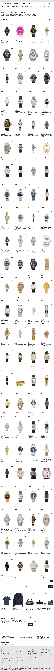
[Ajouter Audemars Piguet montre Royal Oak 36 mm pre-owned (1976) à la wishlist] (25, 211)
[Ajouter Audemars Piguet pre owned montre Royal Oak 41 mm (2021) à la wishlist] (12, 258)
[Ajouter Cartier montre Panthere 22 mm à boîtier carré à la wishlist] (51, 374)
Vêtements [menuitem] (13, 6)
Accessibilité (22, 666)
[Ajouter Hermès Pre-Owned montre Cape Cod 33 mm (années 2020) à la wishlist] (38, 467)
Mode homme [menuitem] (9, 3)
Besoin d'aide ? (40, 636)
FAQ (20, 636)
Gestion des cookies (44, 666)
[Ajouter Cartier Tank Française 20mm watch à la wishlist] (51, 304)
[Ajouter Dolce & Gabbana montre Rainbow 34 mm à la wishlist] (25, 48)
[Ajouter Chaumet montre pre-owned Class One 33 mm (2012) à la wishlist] (25, 141)
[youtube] (49, 660)
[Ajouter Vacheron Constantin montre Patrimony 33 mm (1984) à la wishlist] (38, 281)
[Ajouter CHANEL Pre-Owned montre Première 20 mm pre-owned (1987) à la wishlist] (12, 374)
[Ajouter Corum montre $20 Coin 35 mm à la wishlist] (51, 281)
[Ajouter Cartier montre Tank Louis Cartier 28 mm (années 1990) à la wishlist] (51, 165)
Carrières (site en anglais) (18, 654)
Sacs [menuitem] (22, 6)
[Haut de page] (51, 581)
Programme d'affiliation (32, 649)
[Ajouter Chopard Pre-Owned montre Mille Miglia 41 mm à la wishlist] (25, 467)
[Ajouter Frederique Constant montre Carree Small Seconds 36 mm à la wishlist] (25, 350)
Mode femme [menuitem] (3, 3)
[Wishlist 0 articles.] (49, 3)
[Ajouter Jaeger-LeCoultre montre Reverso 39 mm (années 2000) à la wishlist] (12, 304)
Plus (35, 15)
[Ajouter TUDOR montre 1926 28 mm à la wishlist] (25, 420)
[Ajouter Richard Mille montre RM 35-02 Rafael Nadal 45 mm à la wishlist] (12, 48)
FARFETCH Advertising (18, 660)
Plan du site (16, 662)
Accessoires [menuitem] (27, 6)
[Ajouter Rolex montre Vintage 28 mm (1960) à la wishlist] (51, 536)
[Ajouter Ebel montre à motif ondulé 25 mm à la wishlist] (12, 536)
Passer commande (6, 636)
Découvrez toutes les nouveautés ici (29, 0)
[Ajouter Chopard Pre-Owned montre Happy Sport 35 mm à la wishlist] (51, 467)
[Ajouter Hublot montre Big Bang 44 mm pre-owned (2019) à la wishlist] (38, 72)
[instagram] (42, 660)
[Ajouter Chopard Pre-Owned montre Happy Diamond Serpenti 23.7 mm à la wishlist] (25, 374)
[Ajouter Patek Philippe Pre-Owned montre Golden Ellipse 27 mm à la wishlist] (12, 467)
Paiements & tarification (5, 656)
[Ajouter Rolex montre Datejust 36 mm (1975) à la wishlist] (38, 95)
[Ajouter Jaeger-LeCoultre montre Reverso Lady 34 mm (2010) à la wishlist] (25, 95)
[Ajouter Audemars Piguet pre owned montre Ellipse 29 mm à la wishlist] (25, 234)
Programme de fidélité (31, 651)
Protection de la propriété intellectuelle (33, 666)
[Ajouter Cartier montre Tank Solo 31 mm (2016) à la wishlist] (51, 48)
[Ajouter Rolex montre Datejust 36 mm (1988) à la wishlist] (25, 397)
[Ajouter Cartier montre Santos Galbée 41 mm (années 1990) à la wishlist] (12, 141)
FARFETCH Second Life (45, 652)
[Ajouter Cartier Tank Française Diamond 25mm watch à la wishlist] (25, 304)
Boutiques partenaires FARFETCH (18, 652)
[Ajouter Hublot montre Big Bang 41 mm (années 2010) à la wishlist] (25, 559)
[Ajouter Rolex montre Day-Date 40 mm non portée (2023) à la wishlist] (38, 165)
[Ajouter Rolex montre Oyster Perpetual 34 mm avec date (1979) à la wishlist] (51, 350)
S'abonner (30, 624)
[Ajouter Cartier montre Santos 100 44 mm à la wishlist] (51, 234)
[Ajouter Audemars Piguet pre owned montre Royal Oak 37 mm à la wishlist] (51, 211)
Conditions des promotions (6, 660)
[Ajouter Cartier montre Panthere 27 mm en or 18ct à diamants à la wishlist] (12, 443)
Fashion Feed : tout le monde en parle (46, 655)
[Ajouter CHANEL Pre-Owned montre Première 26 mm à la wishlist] (38, 513)
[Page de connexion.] (47, 3)
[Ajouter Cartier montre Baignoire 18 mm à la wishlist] (38, 211)
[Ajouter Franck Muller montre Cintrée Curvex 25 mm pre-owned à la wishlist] (38, 118)
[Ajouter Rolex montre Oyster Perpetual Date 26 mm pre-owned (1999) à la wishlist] (38, 304)
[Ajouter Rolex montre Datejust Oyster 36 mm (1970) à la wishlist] (25, 513)
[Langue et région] (44, 3)
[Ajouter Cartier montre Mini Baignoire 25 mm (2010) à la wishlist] (51, 188)
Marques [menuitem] (8, 6)
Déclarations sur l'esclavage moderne (19, 658)
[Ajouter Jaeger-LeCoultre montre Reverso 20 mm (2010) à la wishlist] (38, 420)
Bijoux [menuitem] (31, 6)
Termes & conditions (15, 666)
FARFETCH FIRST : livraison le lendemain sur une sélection (46, 650)
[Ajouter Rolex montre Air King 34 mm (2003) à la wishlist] (12, 188)
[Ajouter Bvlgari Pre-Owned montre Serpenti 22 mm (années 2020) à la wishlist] (51, 95)
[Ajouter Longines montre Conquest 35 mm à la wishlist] (38, 48)
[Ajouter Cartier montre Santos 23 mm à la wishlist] (51, 513)
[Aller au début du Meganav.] (36, 6)
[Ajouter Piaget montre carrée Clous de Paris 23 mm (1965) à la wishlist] (51, 258)
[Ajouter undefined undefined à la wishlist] (11, 594)
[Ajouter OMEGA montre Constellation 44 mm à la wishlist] (12, 95)
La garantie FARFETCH (5, 662)
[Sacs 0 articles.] (51, 3)
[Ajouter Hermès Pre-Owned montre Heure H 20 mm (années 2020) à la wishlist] (25, 165)
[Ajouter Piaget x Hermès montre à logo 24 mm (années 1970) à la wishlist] (51, 559)
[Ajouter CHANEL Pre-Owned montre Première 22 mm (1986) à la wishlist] (12, 72)
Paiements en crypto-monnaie (6, 658)
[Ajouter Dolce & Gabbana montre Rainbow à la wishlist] (25, 118)
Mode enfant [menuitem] (16, 3)
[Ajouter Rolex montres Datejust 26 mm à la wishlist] (12, 211)
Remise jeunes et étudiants (32, 657)
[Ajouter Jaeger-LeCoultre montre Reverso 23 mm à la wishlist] (51, 420)
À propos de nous (17, 649)
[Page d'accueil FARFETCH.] (27, 3)
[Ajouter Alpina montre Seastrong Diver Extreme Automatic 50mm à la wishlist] (12, 24)
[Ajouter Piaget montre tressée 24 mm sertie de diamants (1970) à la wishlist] (38, 327)
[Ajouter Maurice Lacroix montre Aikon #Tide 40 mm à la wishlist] (25, 24)
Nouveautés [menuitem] (3, 6)
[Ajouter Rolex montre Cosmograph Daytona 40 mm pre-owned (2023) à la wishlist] (38, 397)
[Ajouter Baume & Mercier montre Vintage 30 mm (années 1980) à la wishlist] (51, 397)
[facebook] (47, 660)
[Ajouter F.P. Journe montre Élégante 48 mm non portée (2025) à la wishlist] (51, 72)
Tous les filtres (5, 19)
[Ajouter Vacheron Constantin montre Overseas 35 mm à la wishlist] (25, 188)
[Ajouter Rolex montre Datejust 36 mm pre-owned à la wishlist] (12, 281)
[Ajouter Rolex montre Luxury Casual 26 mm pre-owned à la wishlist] (51, 24)
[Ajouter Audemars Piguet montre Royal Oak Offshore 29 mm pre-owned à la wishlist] (38, 141)
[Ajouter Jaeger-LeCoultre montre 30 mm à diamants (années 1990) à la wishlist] (12, 165)
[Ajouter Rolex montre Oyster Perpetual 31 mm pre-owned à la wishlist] (12, 420)
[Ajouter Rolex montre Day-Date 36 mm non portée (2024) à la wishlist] (25, 536)
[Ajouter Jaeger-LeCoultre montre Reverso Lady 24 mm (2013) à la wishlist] (25, 490)
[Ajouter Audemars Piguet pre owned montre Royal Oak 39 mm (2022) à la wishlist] (25, 72)
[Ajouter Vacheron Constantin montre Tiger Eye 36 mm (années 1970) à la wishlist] (12, 490)
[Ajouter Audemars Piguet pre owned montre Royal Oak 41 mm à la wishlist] (51, 141)
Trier (49, 19)
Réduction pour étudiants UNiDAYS (32, 654)
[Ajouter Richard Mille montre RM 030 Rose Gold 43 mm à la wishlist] (12, 118)
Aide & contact (4, 649)
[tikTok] (44, 660)
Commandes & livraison (5, 653)
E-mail (29, 619)
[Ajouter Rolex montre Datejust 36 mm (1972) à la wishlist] (38, 559)
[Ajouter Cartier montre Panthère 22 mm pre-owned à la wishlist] (25, 327)
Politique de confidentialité (46, 627)
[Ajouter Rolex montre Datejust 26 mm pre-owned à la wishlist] (38, 536)
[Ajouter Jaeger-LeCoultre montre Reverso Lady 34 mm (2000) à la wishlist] (38, 374)
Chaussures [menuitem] (18, 6)
